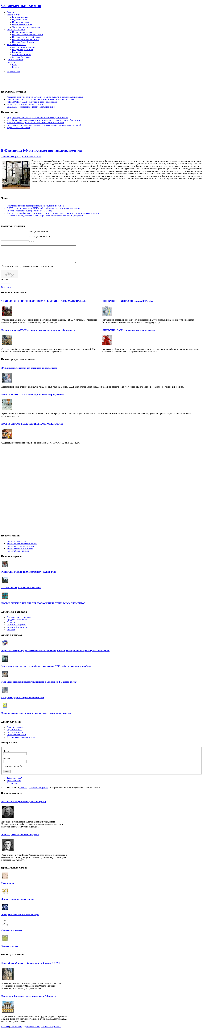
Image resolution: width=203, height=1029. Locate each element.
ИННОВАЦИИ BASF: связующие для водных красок (32, 102)
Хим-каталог (16, 1026)
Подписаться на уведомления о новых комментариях (29, 266)
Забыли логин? (14, 780)
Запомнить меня (11, 766)
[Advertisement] (101, 81)
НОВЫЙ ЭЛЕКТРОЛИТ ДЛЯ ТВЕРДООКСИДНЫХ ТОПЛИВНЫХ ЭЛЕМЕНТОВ (43, 603)
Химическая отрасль (11, 156)
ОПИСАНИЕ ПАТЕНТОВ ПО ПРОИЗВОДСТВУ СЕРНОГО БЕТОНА (41, 99)
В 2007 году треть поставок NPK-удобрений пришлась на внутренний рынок (43, 208)
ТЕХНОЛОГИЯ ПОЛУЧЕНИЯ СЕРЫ (25, 104)
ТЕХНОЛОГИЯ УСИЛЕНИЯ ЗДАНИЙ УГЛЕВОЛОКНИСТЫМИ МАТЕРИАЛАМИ (43, 301)
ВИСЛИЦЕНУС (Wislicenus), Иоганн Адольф (23, 801)
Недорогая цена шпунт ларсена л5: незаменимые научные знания (37, 117)
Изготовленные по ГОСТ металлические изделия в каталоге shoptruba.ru (38, 330)
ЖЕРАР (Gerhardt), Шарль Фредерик (20, 834)
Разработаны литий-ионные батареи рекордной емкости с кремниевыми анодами (45, 97)
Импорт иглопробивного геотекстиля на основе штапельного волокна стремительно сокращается (53, 213)
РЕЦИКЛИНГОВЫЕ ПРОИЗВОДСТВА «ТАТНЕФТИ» (29, 572)
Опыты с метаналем (11, 930)
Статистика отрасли (31, 156)
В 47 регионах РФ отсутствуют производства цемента (41, 150)
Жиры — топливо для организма (18, 899)
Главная (23, 787)
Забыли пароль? (14, 778)
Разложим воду (9, 883)
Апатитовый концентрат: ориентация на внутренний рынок (35, 206)
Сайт (31, 241)
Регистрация (13, 783)
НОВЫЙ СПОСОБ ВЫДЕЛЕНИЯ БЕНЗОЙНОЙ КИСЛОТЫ (32, 424)
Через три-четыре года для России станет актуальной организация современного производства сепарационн (55, 650)
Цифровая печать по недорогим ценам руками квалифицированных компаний (44, 125)
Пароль (6, 758)
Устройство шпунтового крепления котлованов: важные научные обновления (43, 120)
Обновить (5, 279)
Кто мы (57, 1026)
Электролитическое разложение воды (20, 914)
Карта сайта (47, 1026)
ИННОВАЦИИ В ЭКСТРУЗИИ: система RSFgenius (127, 301)
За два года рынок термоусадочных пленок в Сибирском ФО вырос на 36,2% (40, 682)
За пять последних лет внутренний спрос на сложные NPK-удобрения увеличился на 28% (46, 666)
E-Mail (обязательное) (39, 236)
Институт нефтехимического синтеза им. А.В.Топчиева (28, 996)
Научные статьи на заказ (18, 127)
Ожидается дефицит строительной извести (22, 697)
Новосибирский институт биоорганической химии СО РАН (30, 963)
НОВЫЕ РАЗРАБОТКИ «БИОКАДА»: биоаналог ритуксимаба (32, 395)
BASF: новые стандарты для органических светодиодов (29, 368)
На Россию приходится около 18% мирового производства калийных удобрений (45, 216)
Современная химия (21, 5)
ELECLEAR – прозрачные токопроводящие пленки (31, 107)
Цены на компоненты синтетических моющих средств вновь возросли (36, 713)
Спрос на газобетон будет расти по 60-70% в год (29, 211)
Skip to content (13, 71)
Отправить (6, 287)
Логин (6, 751)
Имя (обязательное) (38, 231)
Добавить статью (32, 1026)
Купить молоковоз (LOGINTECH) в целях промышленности (35, 122)
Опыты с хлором (9, 946)
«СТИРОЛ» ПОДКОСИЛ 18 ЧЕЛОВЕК (21, 587)
